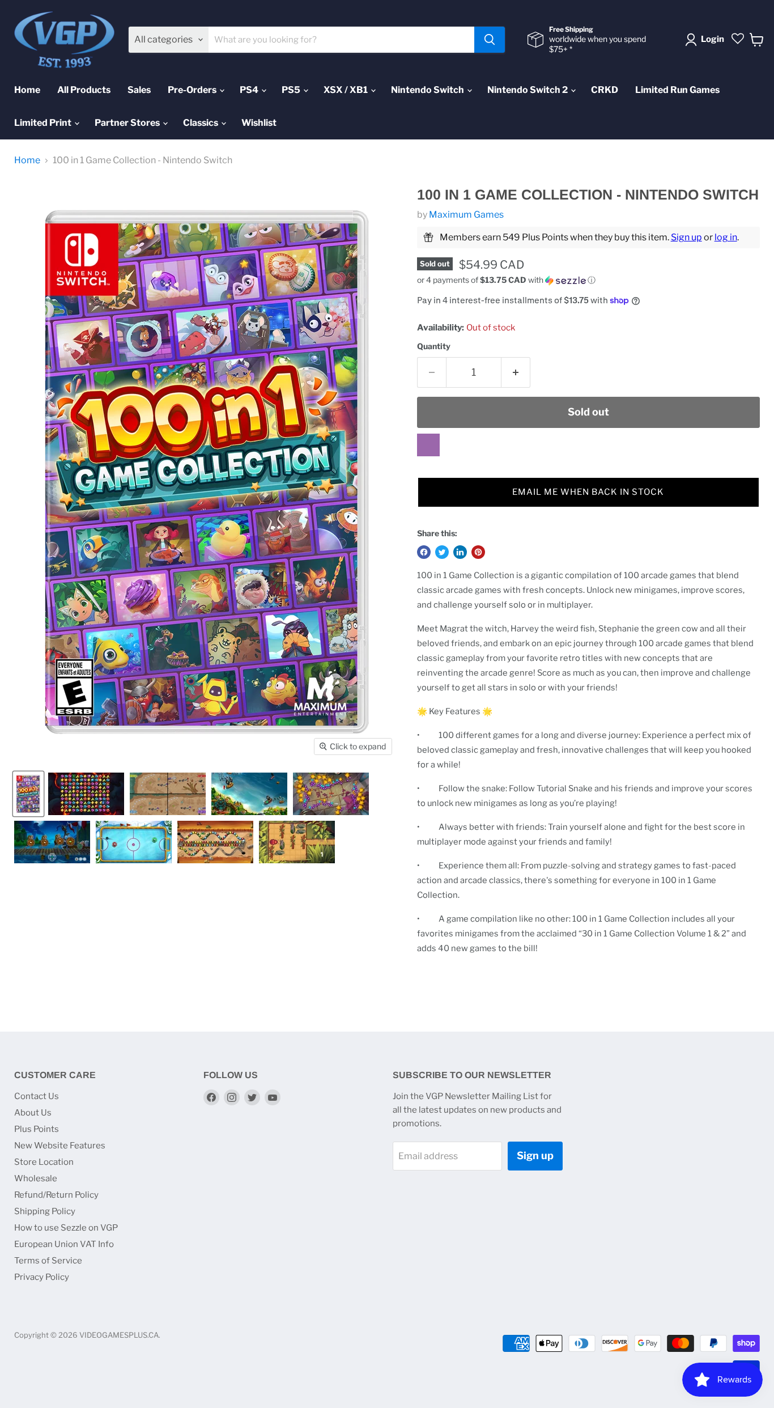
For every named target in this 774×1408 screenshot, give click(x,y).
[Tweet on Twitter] (442, 552)
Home (27, 89)
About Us (33, 1113)
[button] (588, 280)
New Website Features (59, 1145)
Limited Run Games (677, 89)
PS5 (292, 89)
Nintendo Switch (428, 89)
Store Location (44, 1162)
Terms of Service (48, 1261)
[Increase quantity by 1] (515, 372)
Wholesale (35, 1178)
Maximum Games (466, 214)
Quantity (433, 346)
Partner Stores (128, 122)
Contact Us (36, 1096)
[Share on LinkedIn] (460, 552)
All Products (83, 89)
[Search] (489, 40)
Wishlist (259, 122)
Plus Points (36, 1129)
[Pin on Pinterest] (478, 552)
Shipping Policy (44, 1211)
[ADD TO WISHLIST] (428, 445)
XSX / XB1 (346, 89)
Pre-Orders (193, 89)
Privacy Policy (41, 1277)
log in (726, 237)
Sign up (686, 237)
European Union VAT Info (64, 1244)
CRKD (604, 89)
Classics (201, 122)
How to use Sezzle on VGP (66, 1228)
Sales (139, 89)
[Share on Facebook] (424, 552)
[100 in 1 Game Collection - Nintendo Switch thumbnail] (28, 793)
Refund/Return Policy (56, 1195)
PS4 (250, 89)
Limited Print (43, 122)
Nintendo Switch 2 (528, 89)
